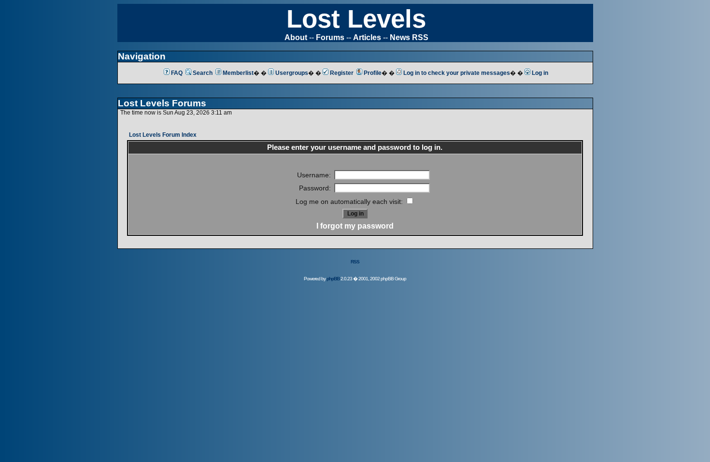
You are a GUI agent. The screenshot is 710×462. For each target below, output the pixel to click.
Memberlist (238, 73)
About (295, 37)
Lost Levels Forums (162, 103)
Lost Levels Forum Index (163, 134)
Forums (330, 37)
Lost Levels (356, 18)
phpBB (333, 278)
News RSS (409, 37)
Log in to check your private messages (456, 73)
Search (203, 73)
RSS (355, 261)
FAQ (177, 73)
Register (342, 73)
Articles (367, 37)
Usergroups (291, 73)
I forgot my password (355, 226)
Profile (373, 73)
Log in (540, 73)
